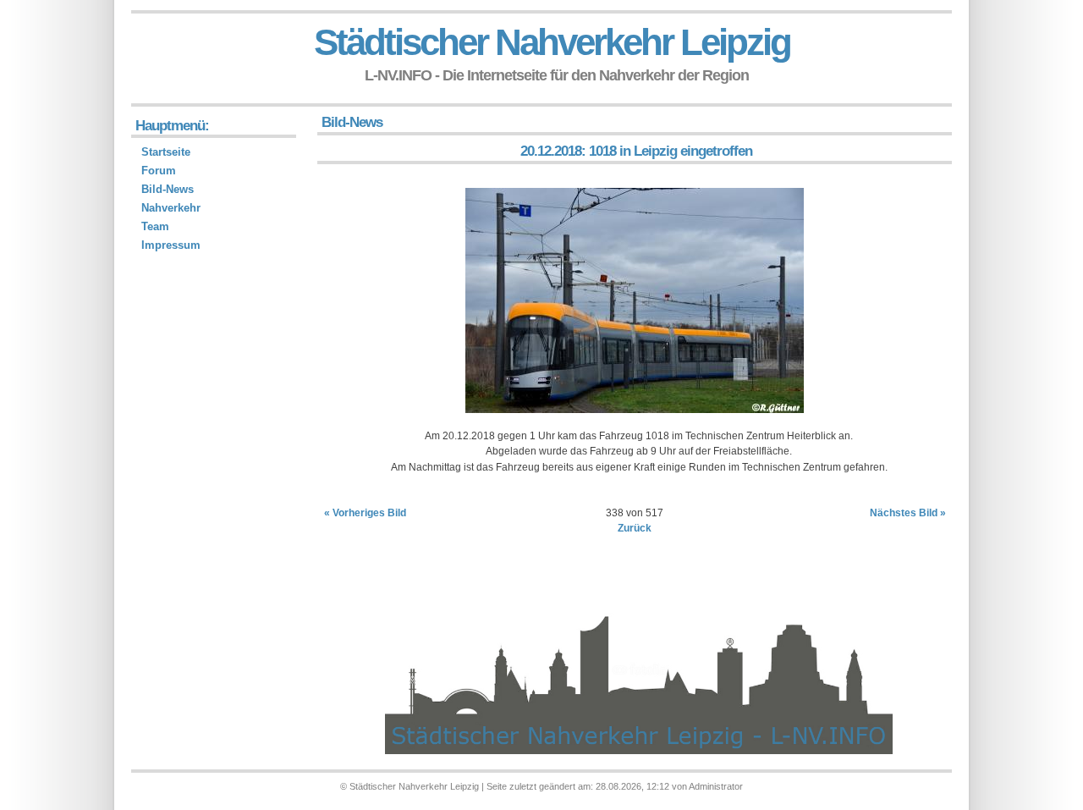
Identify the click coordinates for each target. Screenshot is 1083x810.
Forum (158, 170)
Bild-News (167, 189)
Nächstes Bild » (908, 513)
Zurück (634, 528)
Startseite (165, 152)
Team (155, 226)
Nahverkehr (171, 207)
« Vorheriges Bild (365, 513)
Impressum (171, 245)
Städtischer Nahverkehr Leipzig (552, 42)
